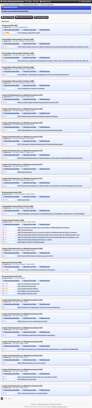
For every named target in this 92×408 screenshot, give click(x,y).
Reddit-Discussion (45, 29)
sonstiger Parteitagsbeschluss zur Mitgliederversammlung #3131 (22, 386)
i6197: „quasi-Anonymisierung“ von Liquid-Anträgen (33, 393)
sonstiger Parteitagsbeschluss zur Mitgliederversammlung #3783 (22, 109)
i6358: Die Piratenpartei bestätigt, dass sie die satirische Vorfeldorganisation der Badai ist (43, 227)
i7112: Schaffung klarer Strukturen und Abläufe (31, 88)
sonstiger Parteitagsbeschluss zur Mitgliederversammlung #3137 (22, 355)
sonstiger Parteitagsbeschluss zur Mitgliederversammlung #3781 (22, 95)
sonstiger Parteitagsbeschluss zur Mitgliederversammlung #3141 (22, 314)
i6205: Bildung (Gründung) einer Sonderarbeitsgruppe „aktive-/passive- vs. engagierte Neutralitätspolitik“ (48, 349)
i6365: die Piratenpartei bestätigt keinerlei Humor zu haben (35, 239)
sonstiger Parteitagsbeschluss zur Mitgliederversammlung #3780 (22, 136)
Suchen (29, 1)
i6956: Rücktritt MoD (24, 200)
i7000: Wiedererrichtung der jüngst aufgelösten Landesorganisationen (38, 116)
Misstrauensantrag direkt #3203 (12, 262)
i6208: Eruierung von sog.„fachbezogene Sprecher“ (32, 321)
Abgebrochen (5, 21)
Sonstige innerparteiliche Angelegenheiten (15, 11)
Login (36, 1)
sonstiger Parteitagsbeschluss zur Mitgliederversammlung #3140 (22, 327)
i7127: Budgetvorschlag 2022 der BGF (29, 33)
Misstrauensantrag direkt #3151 (12, 276)
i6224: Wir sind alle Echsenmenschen (29, 284)
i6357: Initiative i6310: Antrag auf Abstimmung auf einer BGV (35, 256)
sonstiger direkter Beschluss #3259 (13, 220)
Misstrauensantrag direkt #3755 (12, 192)
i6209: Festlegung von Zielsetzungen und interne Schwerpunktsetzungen (39, 307)
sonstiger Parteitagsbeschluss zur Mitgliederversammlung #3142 (22, 300)
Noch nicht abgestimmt (48, 4)
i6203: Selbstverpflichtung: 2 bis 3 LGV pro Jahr (31, 363)
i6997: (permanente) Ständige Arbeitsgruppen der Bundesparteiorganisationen (40, 144)
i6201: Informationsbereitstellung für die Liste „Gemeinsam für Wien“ (37, 377)
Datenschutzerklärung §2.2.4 (59, 406)
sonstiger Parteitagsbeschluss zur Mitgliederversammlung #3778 (22, 150)
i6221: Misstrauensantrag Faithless (28, 288)
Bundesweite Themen (10, 7)
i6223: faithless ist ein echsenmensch (29, 291)
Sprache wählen (85, 1)
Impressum (33, 404)
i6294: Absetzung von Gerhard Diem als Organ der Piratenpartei (36, 270)
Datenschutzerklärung (55, 404)
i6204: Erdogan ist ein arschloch (27, 379)
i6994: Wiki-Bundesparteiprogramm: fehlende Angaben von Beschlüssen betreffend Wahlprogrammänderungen (50, 158)
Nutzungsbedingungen (43, 404)
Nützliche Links (46, 1)
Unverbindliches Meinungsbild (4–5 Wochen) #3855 (18, 67)
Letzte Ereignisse (42, 17)
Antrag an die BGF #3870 (10, 25)
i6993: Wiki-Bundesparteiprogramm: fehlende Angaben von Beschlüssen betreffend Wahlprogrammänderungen (50, 186)
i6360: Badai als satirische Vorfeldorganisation (31, 242)
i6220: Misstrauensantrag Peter (27, 286)
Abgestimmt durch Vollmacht (31, 4)
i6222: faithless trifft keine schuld (27, 293)
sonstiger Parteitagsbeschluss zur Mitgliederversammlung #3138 (22, 341)
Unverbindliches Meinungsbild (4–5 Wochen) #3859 (18, 81)
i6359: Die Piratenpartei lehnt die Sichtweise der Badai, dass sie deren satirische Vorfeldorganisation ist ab (48, 235)
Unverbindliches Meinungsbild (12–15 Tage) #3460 (17, 206)
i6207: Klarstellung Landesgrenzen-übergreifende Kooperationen (36, 335)
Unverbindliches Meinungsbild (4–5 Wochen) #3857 (18, 39)
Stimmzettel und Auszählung (11, 29)
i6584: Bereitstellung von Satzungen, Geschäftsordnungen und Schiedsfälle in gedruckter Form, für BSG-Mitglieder (51, 213)
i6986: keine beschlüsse (25, 172)
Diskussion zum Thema (30, 29)
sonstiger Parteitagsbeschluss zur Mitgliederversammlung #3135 (22, 369)
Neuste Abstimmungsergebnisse (12, 4)
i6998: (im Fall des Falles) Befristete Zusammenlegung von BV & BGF (38, 102)
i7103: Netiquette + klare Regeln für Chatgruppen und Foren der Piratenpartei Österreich (43, 74)
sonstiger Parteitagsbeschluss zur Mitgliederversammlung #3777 (22, 178)
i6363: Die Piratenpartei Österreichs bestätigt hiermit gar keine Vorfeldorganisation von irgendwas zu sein (48, 237)
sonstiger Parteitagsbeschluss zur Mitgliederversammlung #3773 (22, 164)
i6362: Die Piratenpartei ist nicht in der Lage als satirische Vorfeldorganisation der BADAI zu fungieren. (47, 232)
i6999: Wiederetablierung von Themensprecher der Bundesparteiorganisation (40, 130)
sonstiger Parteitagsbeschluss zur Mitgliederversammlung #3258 (22, 248)
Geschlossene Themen (25, 17)
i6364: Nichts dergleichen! (25, 230)
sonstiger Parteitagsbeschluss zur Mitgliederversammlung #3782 (22, 123)
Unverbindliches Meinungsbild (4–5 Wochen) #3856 (18, 53)
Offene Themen (8, 17)
